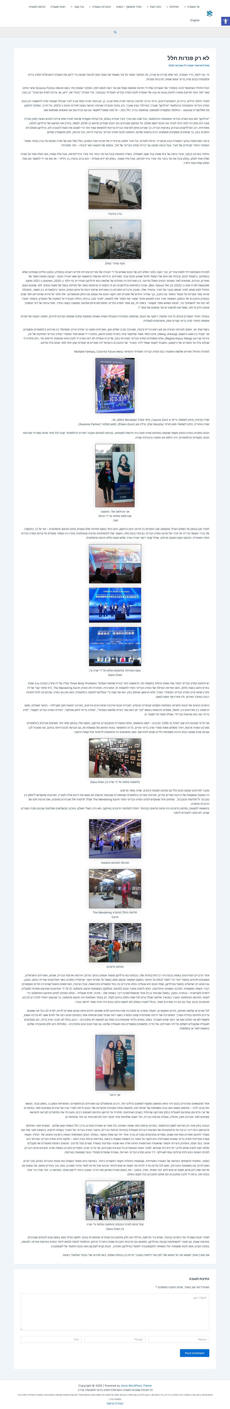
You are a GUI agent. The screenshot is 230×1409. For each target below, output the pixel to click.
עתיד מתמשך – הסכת (128, 6)
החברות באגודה (101, 6)
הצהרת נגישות (115, 1403)
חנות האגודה (58, 6)
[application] (185, 6)
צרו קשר (79, 6)
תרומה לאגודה (37, 6)
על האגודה (193, 6)
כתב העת (155, 6)
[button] (115, 32)
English (195, 20)
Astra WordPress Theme (136, 1385)
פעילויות (174, 6)
